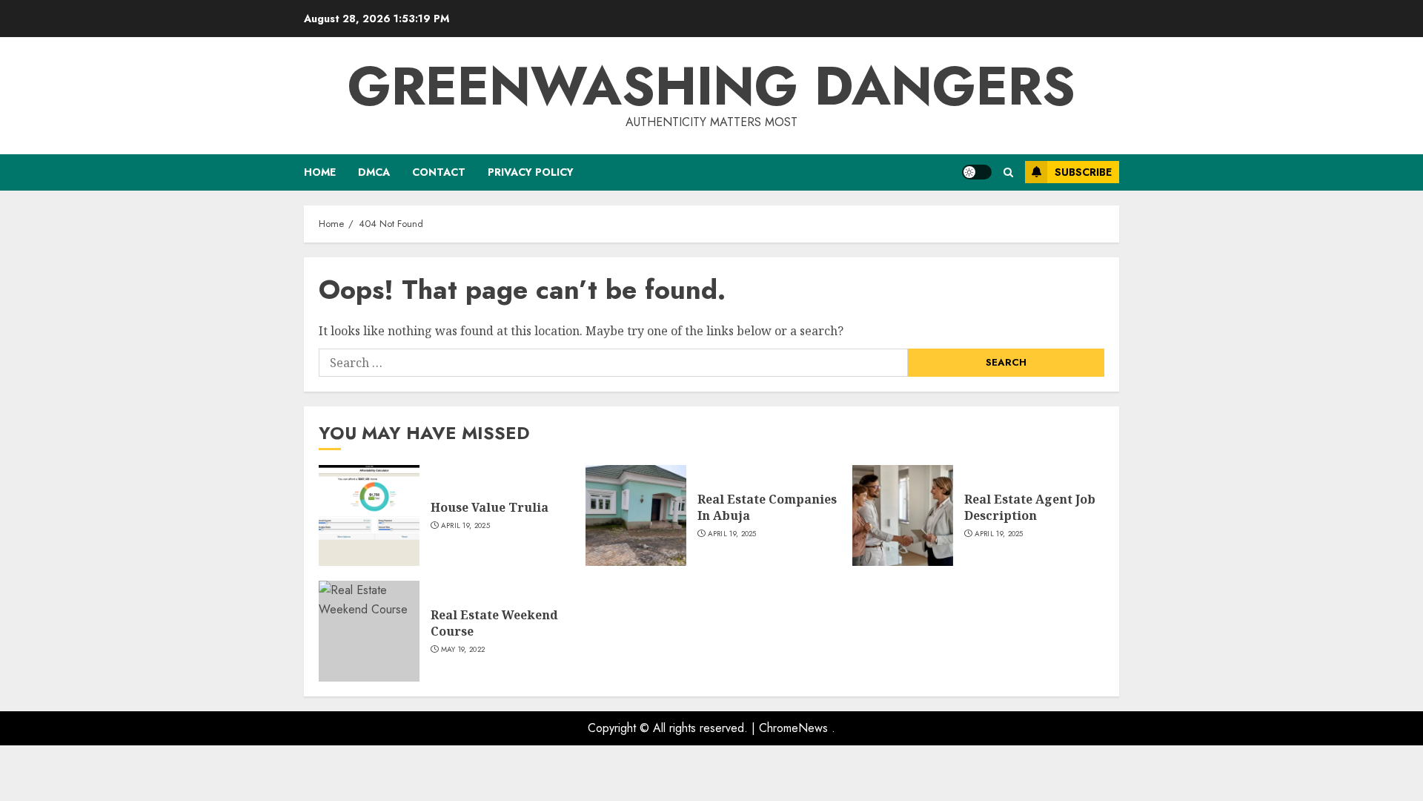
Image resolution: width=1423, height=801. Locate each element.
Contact (438, 172)
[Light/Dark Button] (977, 172)
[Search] (1008, 172)
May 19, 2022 (463, 650)
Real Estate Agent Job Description (1029, 507)
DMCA (374, 172)
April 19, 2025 (465, 526)
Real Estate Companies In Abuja (767, 507)
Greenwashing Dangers (711, 86)
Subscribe (1083, 172)
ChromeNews (793, 727)
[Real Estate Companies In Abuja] (636, 515)
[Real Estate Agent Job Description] (902, 515)
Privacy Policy (531, 172)
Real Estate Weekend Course (494, 623)
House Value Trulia (489, 507)
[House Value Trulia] (369, 515)
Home (320, 172)
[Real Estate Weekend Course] (369, 631)
